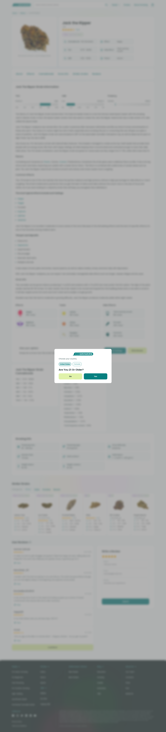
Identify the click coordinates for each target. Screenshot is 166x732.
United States (65, 364)
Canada (77, 364)
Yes (95, 376)
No (70, 376)
